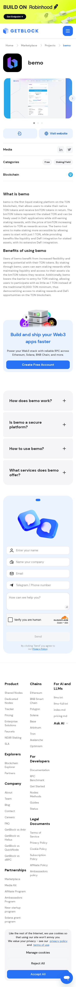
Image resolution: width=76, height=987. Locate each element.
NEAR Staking (13, 737)
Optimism (36, 746)
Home (9, 45)
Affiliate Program (15, 891)
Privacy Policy (40, 648)
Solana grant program (12, 919)
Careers (10, 817)
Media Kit (10, 885)
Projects (50, 45)
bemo (67, 45)
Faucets (10, 731)
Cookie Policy (38, 849)
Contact (10, 811)
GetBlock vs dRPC (12, 857)
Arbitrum (35, 727)
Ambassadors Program (13, 899)
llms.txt (58, 697)
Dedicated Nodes (11, 701)
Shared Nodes (14, 693)
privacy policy (58, 941)
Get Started (37, 786)
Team (8, 798)
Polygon (35, 709)
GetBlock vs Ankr (15, 829)
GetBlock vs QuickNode (12, 847)
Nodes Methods (35, 794)
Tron (32, 733)
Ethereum (36, 693)
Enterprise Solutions (11, 723)
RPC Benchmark (37, 778)
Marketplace (29, 45)
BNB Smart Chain (36, 701)
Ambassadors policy (39, 873)
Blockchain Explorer (11, 765)
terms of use (41, 945)
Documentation (39, 770)
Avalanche (36, 740)
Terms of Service (35, 834)
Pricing (9, 715)
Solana (34, 715)
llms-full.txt (61, 703)
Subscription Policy (38, 857)
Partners (10, 773)
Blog (7, 805)
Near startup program (13, 909)
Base (33, 721)
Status (34, 808)
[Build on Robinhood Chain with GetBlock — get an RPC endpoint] (38, 11)
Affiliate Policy (39, 865)
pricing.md (60, 716)
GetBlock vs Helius (12, 837)
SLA (7, 744)
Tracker (9, 709)
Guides (34, 802)
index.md (59, 710)
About (8, 792)
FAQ (7, 823)
